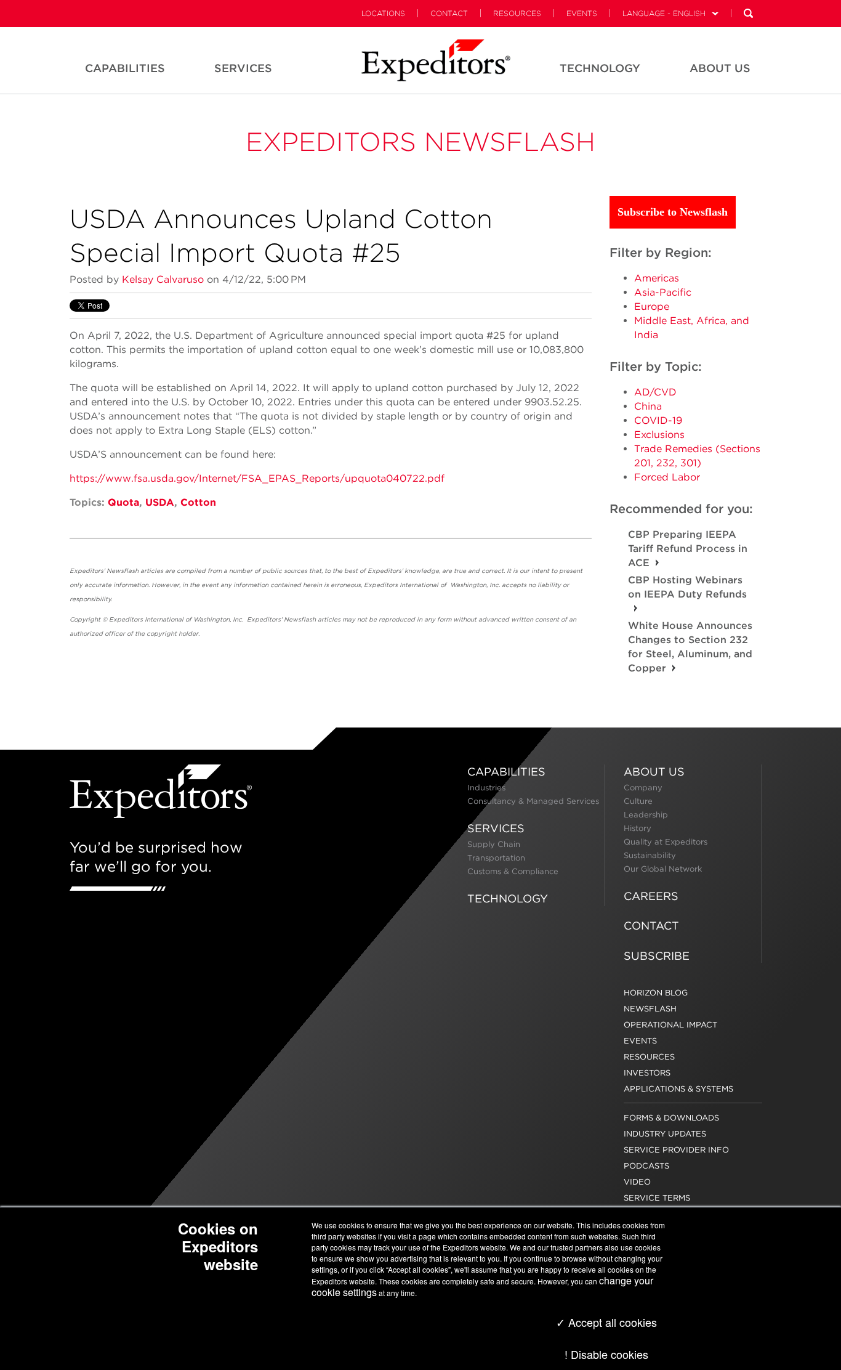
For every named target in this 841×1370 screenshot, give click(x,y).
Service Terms (657, 1197)
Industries (486, 787)
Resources (517, 13)
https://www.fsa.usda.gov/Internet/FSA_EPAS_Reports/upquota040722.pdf (257, 478)
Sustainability (650, 855)
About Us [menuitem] (720, 68)
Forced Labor (667, 477)
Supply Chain (493, 844)
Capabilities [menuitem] (125, 68)
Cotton (198, 502)
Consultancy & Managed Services (533, 801)
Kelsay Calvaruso (163, 279)
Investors (647, 1072)
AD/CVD (655, 392)
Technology (507, 898)
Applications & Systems (678, 1088)
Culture (638, 801)
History (637, 828)
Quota (123, 502)
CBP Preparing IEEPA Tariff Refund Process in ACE (687, 549)
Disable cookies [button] (609, 1354)
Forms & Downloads (671, 1117)
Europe (651, 306)
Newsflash (650, 1008)
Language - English (664, 13)
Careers (651, 896)
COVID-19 (658, 420)
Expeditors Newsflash (420, 141)
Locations (383, 13)
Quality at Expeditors (665, 841)
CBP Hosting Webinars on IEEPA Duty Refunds (687, 587)
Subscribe (657, 955)
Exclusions (659, 434)
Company (643, 787)
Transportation (496, 857)
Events (581, 13)
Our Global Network (663, 868)
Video (637, 1181)
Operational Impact (670, 1024)
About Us (654, 771)
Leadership (646, 814)
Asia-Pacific (662, 292)
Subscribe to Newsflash (673, 212)
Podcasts (646, 1165)
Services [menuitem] (243, 68)
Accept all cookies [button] (611, 1322)
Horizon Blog (656, 992)
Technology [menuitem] (600, 68)
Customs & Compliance (512, 871)
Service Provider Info (676, 1149)
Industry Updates (665, 1133)
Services (496, 828)
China (648, 406)
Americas (656, 278)
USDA (159, 502)
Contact (449, 13)
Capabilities (506, 771)
